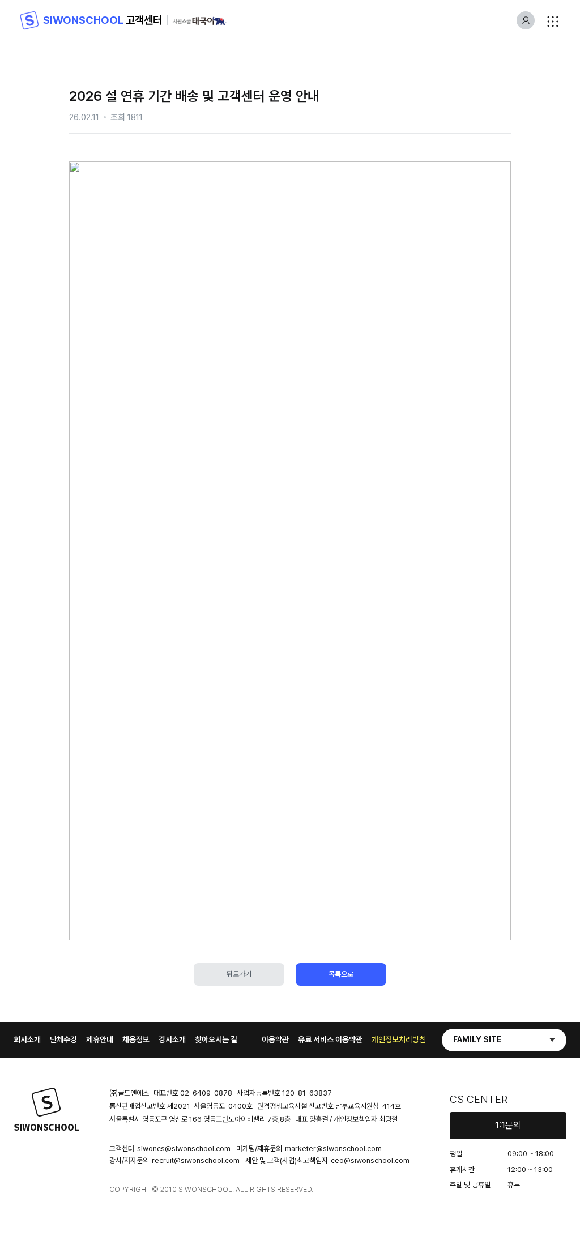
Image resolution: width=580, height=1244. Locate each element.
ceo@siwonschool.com (370, 1160)
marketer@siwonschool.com (333, 1148)
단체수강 (63, 1039)
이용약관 (275, 1039)
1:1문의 (508, 1125)
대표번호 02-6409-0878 (192, 1093)
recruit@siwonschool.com (196, 1160)
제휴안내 (99, 1039)
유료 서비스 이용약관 (330, 1039)
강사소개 (172, 1039)
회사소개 (27, 1039)
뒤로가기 (239, 974)
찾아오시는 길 (216, 1039)
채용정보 (136, 1039)
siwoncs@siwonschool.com (184, 1148)
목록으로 (341, 974)
